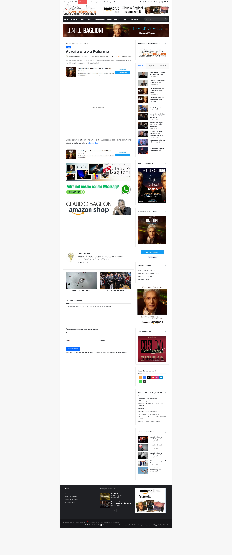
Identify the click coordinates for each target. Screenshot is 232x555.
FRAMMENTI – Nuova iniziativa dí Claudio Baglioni (121, 495)
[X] (83, 263)
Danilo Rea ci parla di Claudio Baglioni (157, 149)
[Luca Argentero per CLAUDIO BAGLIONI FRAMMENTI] (143, 125)
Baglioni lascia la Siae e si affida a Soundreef (157, 73)
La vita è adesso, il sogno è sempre (149, 421)
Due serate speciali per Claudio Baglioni (157, 107)
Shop (82, 19)
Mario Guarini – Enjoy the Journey (149, 414)
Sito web (102, 340)
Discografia (99, 19)
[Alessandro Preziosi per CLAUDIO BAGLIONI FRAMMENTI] (143, 116)
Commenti (163, 66)
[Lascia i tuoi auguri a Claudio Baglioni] (143, 439)
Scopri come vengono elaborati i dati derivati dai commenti (110, 352)
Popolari (151, 66)
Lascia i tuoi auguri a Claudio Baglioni (156, 438)
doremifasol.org (115, 522)
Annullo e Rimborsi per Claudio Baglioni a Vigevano (157, 99)
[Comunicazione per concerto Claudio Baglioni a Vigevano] (143, 134)
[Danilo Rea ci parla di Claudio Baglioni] (143, 150)
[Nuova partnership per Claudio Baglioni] (143, 83)
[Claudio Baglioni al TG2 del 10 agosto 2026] (143, 142)
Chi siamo (106, 525)
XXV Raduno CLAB (143, 279)
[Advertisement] (98, 230)
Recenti (140, 66)
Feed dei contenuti (71, 496)
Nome (68, 333)
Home (66, 19)
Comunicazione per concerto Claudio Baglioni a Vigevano (103, 2)
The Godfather (73, 56)
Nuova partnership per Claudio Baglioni (157, 81)
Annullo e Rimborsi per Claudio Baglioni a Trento (157, 90)
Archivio (74, 19)
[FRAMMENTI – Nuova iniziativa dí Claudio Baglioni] (105, 496)
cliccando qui (94, 143)
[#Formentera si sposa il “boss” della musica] (143, 463)
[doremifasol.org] (80, 9)
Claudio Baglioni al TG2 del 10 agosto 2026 (157, 141)
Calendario (134, 19)
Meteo (121, 525)
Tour (109, 19)
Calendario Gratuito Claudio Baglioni (148, 273)
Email (68, 340)
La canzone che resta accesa (148, 398)
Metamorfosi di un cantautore (148, 411)
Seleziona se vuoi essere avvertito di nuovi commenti (82, 329)
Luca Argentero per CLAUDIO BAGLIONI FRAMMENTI (156, 124)
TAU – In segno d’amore (146, 401)
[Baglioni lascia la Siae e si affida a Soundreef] (143, 75)
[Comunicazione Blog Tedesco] (143, 447)
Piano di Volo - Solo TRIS (145, 276)
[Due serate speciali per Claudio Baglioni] (143, 108)
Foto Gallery (148, 525)
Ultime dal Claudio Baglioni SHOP (150, 393)
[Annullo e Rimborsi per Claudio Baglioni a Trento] (143, 91)
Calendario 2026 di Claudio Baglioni (134, 525)
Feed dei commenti (71, 499)
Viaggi (155, 525)
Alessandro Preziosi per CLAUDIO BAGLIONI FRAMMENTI (157, 116)
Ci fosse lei (142, 408)
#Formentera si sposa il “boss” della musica (158, 462)
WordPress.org (70, 502)
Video (73, 43)
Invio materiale (114, 525)
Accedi (68, 494)
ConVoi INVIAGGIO (163, 525)
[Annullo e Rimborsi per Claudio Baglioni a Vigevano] (143, 99)
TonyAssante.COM (93, 522)
